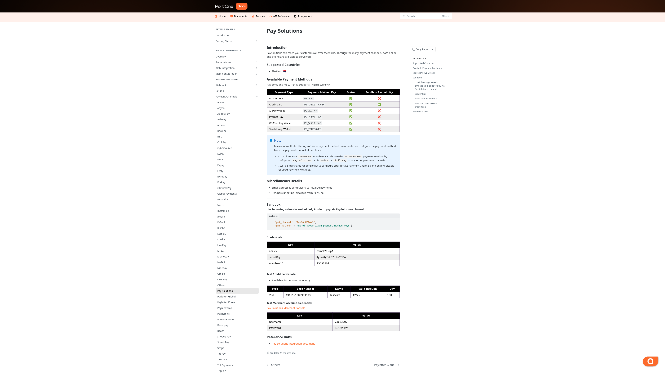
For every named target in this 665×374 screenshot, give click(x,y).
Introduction (419, 58)
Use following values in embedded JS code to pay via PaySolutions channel (430, 86)
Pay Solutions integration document (293, 343)
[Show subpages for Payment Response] (256, 79)
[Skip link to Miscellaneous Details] (264, 181)
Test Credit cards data (426, 98)
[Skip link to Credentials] (264, 237)
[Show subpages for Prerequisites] (256, 62)
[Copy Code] (395, 221)
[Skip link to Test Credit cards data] (264, 274)
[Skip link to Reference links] (264, 337)
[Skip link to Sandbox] (264, 204)
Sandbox (417, 77)
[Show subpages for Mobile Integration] (256, 73)
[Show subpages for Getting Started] (256, 41)
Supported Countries (423, 63)
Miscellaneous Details (424, 72)
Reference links (420, 111)
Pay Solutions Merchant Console (286, 308)
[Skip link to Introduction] (264, 47)
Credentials (420, 93)
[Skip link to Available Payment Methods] (264, 79)
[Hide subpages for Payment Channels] (256, 96)
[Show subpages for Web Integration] (256, 68)
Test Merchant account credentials (426, 105)
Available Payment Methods (427, 68)
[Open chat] (650, 362)
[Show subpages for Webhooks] (256, 85)
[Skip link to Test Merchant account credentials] (264, 303)
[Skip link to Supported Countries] (264, 64)
